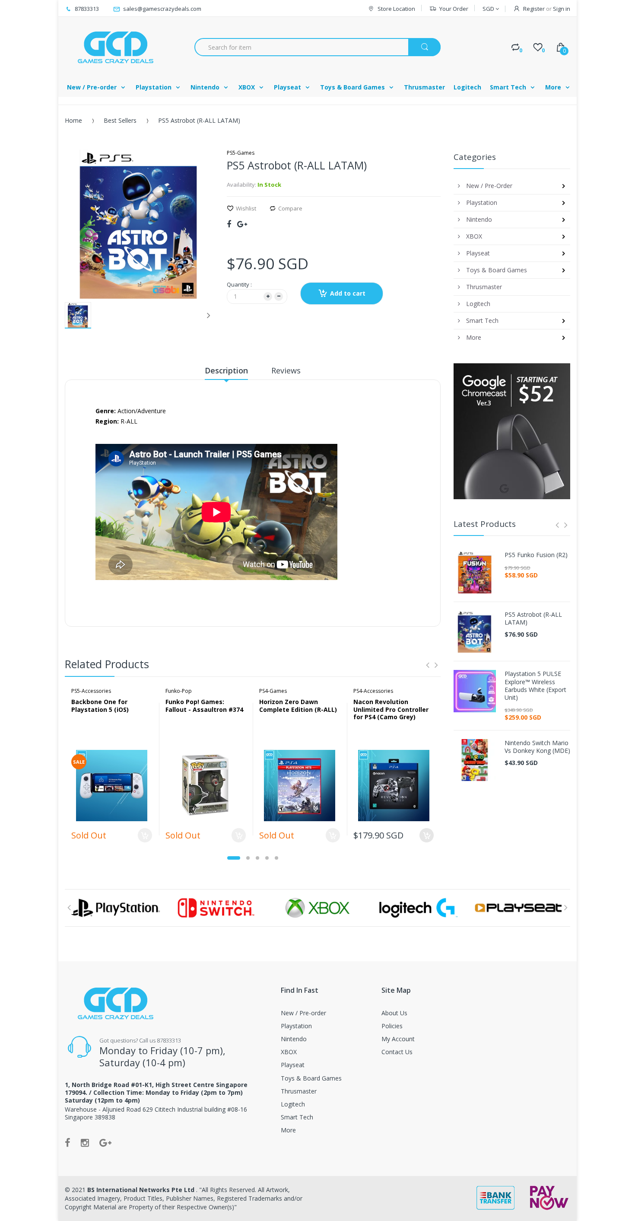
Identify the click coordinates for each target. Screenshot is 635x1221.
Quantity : (239, 284)
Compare (290, 208)
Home (73, 120)
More (288, 1130)
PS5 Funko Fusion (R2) (536, 555)
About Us (394, 1013)
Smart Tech (297, 1117)
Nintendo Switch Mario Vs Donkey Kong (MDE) (537, 747)
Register (534, 9)
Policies (392, 1026)
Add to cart (347, 293)
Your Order (453, 9)
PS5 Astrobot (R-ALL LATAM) (533, 618)
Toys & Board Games (311, 1078)
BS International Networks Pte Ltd (141, 1190)
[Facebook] (229, 224)
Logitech (293, 1104)
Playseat (293, 1065)
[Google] (242, 224)
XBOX (289, 1052)
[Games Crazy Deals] (114, 47)
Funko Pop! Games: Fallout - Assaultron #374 (204, 706)
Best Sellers (120, 120)
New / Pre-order (303, 1013)
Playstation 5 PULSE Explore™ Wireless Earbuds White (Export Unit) (535, 685)
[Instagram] (85, 1142)
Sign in (561, 9)
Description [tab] (226, 370)
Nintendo (294, 1039)
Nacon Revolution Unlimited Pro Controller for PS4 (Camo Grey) (391, 709)
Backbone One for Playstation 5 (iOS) (100, 706)
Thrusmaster (299, 1091)
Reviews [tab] (286, 370)
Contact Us (397, 1052)
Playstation (296, 1026)
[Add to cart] (426, 835)
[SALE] (111, 785)
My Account (398, 1039)
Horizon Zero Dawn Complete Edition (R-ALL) (298, 706)
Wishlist (246, 208)
